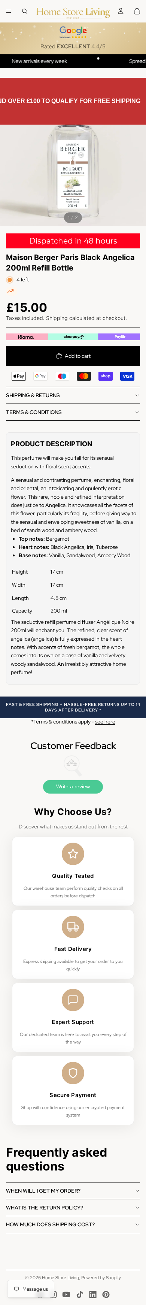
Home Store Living (60, 1278)
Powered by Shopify (101, 1278)
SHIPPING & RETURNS (33, 395)
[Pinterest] (105, 1294)
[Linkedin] (92, 1294)
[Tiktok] (79, 1294)
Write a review (73, 786)
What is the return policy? (44, 1207)
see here (105, 721)
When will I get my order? (43, 1190)
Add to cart (78, 356)
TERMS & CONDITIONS (34, 412)
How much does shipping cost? (50, 1224)
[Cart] (137, 11)
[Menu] (8, 11)
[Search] (24, 11)
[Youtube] (66, 1294)
